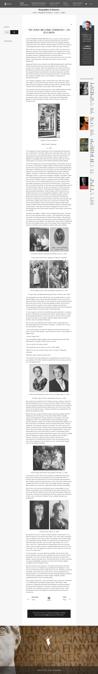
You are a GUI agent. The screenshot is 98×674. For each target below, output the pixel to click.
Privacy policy (57, 670)
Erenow (39, 670)
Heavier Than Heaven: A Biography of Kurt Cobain (92, 92)
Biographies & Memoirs (45, 12)
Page (35, 598)
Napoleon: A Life (92, 120)
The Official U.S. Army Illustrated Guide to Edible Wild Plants (92, 151)
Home (34, 12)
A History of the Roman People (92, 184)
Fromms (56, 12)
